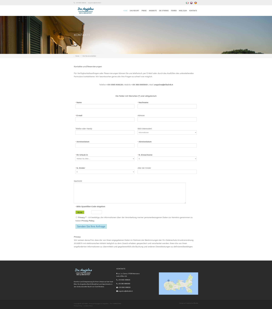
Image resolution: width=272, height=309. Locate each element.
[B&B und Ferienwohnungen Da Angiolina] (85, 10)
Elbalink (195, 303)
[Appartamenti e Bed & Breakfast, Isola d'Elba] (187, 2)
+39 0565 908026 (80, 3)
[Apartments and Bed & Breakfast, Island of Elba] (191, 2)
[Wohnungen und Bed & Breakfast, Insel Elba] (195, 2)
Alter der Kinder (144, 168)
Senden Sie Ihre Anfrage (91, 226)
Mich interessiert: (145, 129)
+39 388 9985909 (139, 84)
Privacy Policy (87, 220)
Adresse (141, 115)
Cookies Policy (88, 306)
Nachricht (78, 181)
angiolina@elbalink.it (94, 3)
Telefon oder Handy (83, 129)
